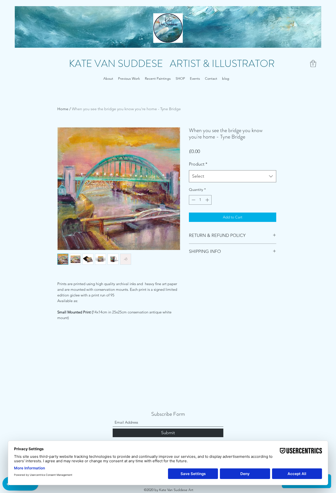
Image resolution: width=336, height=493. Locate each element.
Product (198, 164)
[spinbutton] (200, 199)
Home (62, 109)
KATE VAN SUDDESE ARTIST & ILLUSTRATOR (172, 63)
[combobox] (232, 176)
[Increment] (207, 199)
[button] (313, 63)
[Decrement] (193, 199)
